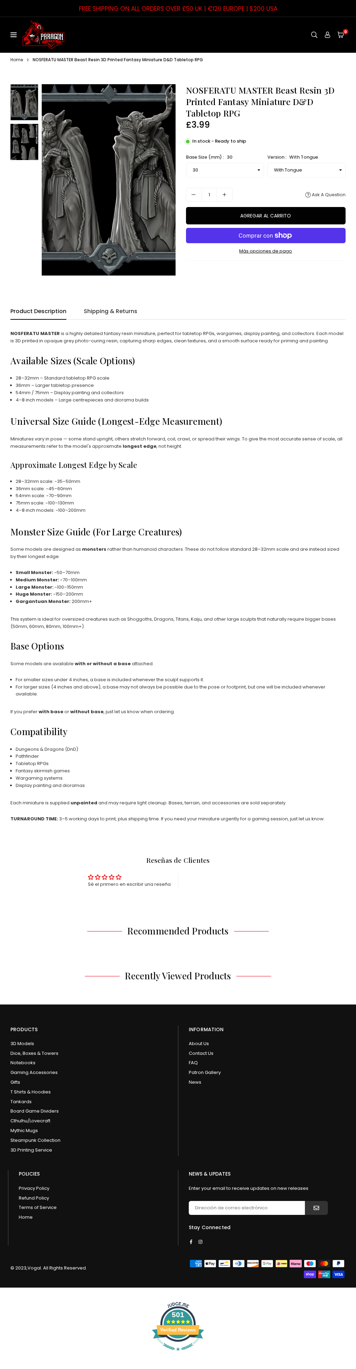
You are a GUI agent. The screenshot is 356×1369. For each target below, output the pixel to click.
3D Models (22, 1043)
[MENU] (15, 34)
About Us (199, 1043)
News (195, 1082)
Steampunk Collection (35, 1140)
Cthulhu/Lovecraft (30, 1120)
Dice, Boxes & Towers (34, 1053)
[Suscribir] (316, 1208)
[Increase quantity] (224, 194)
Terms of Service (38, 1207)
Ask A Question (328, 194)
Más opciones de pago (265, 251)
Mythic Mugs (24, 1130)
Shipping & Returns (110, 311)
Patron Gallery (205, 1072)
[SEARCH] (314, 34)
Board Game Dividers (34, 1111)
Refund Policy (34, 1198)
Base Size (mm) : (209, 157)
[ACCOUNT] (327, 34)
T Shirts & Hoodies (30, 1092)
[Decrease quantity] (194, 194)
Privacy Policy (34, 1188)
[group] (109, 180)
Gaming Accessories (34, 1072)
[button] (340, 34)
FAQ (193, 1062)
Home (16, 60)
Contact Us (201, 1053)
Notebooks (22, 1062)
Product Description (38, 311)
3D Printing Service (31, 1150)
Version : (292, 157)
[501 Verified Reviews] (178, 1354)
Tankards (21, 1101)
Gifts (15, 1082)
